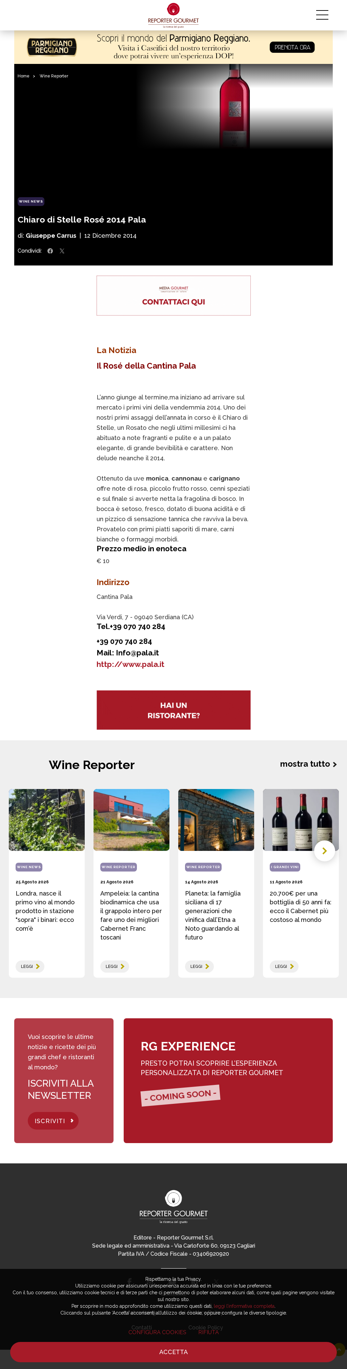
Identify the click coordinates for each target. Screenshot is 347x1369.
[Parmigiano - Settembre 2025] (173, 47)
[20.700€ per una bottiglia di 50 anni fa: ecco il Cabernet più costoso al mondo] (301, 820)
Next (324, 850)
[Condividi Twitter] (62, 251)
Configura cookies (157, 1332)
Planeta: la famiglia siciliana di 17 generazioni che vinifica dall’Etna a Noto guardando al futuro (213, 915)
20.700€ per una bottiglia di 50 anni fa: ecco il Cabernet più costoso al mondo (300, 906)
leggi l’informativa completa (244, 1306)
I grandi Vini (285, 867)
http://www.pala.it (130, 664)
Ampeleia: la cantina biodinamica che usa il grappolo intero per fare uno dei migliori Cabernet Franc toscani (131, 915)
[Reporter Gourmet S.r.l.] (173, 15)
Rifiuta (208, 1332)
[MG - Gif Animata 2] (174, 295)
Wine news (31, 201)
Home (23, 76)
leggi (27, 966)
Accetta (173, 1351)
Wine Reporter (54, 76)
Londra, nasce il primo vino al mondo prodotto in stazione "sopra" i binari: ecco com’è (45, 911)
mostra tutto (305, 764)
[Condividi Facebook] (50, 251)
